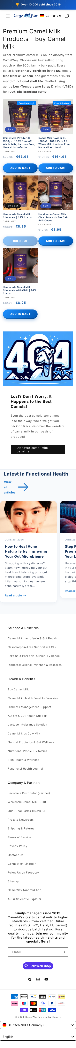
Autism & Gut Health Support (27, 715)
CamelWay (31, 1017)
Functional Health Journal (25, 768)
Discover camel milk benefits (32, 449)
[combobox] (38, 1025)
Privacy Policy (17, 846)
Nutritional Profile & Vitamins (27, 751)
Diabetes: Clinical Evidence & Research (35, 664)
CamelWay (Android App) (25, 890)
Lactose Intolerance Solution (27, 724)
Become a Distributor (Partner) (29, 793)
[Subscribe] (63, 952)
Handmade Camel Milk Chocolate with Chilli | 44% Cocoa (19, 290)
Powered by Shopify (49, 1017)
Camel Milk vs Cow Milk (24, 733)
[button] (8, 16)
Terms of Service (19, 837)
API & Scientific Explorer (24, 899)
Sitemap (13, 881)
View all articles (10, 487)
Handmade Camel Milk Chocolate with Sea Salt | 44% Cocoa (54, 217)
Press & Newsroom (21, 819)
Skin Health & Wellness (23, 759)
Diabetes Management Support (29, 707)
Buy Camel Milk (18, 689)
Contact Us (15, 855)
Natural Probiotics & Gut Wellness (31, 742)
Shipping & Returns (21, 828)
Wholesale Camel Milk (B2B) (27, 801)
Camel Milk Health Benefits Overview (33, 698)
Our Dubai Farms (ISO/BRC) (27, 810)
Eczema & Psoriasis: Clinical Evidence (34, 655)
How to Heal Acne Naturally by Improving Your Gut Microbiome (26, 551)
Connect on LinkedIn (22, 863)
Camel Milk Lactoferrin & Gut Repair (32, 638)
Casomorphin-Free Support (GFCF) (32, 647)
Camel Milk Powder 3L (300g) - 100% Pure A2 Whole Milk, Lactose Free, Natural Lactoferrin (19, 142)
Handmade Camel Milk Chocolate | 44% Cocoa (17, 216)
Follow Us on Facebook (24, 872)
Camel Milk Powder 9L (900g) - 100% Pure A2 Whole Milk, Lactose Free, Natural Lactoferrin (54, 142)
